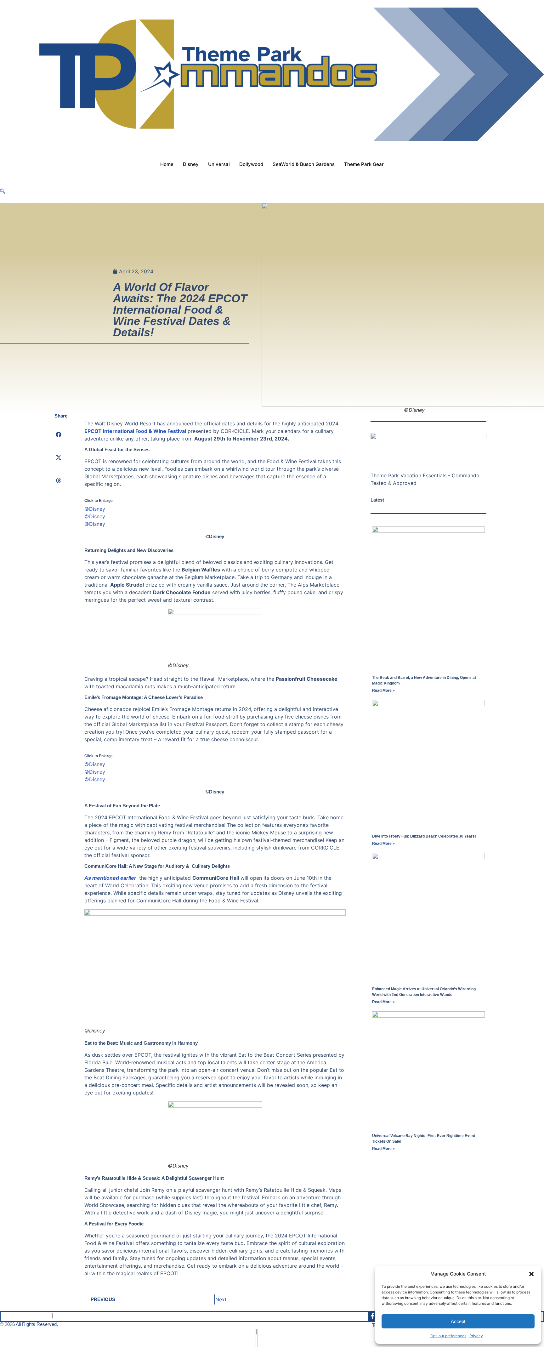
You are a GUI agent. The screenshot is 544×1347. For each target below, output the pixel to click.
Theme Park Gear (364, 164)
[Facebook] (372, 1316)
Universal (219, 164)
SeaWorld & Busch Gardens (304, 164)
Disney (191, 164)
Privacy (476, 1335)
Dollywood (251, 164)
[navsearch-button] (2, 191)
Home (166, 164)
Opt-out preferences (448, 1335)
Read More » (383, 690)
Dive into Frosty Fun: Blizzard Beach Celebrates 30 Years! (424, 836)
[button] (531, 1274)
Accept (458, 1321)
